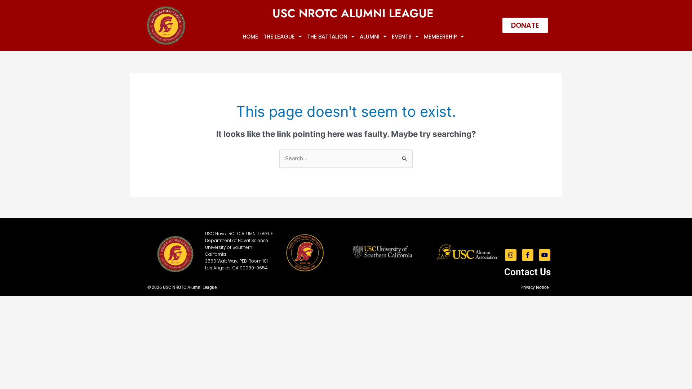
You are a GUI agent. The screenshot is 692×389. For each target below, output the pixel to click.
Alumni (370, 36)
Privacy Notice (534, 287)
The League (279, 36)
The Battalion (327, 36)
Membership (440, 36)
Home (250, 36)
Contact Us (527, 272)
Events (402, 36)
